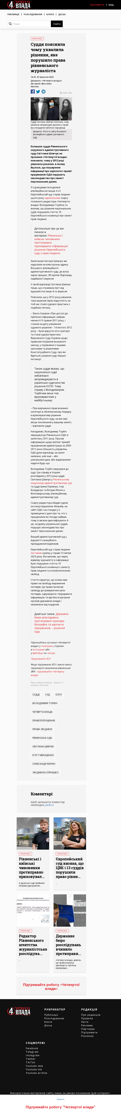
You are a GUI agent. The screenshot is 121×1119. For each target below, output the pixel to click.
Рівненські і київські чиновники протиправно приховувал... (32, 868)
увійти (49, 805)
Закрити (60, 1099)
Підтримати (97, 4)
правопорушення (43, 720)
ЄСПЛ (58, 694)
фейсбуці (37, 653)
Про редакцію (90, 1014)
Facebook (32, 1048)
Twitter (31, 1058)
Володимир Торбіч (44, 703)
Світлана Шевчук (43, 746)
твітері (51, 653)
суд (47, 694)
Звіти (85, 1021)
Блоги (50, 14)
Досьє (62, 14)
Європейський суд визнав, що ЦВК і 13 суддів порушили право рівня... (70, 868)
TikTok (30, 1062)
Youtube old (34, 1069)
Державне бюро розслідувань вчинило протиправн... (68, 945)
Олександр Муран (43, 763)
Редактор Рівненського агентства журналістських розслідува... (33, 945)
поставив (36, 553)
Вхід (111, 4)
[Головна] (18, 5)
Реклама (87, 1025)
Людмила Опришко (45, 772)
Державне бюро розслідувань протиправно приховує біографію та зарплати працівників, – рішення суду (51, 622)
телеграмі (46, 646)
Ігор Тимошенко (43, 755)
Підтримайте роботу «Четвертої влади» (51, 986)
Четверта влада (42, 711)
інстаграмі (39, 649)
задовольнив (52, 198)
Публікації (13, 14)
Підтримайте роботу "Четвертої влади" (60, 1106)
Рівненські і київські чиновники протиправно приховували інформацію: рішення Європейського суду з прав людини (51, 244)
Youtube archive (36, 1073)
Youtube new (34, 1066)
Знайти (56, 23)
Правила (87, 1018)
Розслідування (33, 14)
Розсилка (87, 1036)
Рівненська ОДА (42, 737)
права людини (42, 729)
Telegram (32, 1051)
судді (36, 694)
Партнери (88, 1029)
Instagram (32, 1055)
